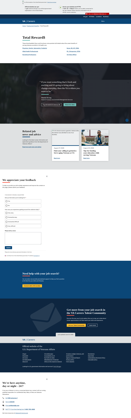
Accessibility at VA (49, 356)
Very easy (11, 213)
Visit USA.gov (57, 366)
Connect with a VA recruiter (32, 286)
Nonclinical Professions (29, 54)
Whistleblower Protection (51, 359)
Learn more (92, 325)
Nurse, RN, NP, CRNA (73, 48)
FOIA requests (70, 361)
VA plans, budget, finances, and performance (75, 355)
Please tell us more (10, 230)
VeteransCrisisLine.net (21, 413)
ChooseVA (25, 356)
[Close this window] (128, 82)
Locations (99, 16)
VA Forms (25, 357)
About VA (25, 361)
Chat (12, 405)
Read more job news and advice (31, 147)
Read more (57, 158)
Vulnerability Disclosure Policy (96, 357)
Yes (9, 201)
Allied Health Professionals (30, 51)
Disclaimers (91, 354)
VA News (91, 16)
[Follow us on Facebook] (93, 340)
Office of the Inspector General (53, 361)
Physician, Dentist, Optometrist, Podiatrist (34, 48)
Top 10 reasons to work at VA (51, 104)
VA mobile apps (48, 354)
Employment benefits (33, 26)
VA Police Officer (71, 54)
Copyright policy (92, 359)
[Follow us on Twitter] (88, 340)
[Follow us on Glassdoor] (107, 340)
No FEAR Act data (49, 357)
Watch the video (70, 104)
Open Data (91, 356)
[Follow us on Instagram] (102, 340)
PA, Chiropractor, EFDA (73, 51)
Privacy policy (70, 359)
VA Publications (26, 359)
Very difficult (11, 226)
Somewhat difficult (13, 221)
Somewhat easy (12, 217)
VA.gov (85, 16)
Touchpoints (36, 255)
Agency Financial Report (73, 357)
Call (11, 398)
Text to (9, 402)
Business (106, 16)
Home (24, 26)
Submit (8, 247)
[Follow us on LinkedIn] (97, 340)
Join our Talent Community (76, 325)
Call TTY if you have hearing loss (20, 409)
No (9, 205)
